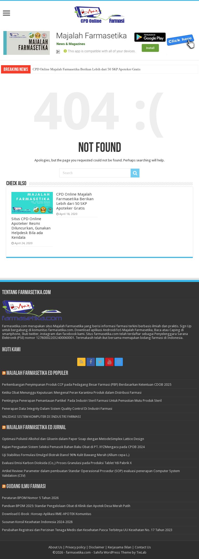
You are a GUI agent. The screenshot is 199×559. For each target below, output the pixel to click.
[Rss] (81, 362)
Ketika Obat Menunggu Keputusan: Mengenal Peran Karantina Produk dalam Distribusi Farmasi (71, 392)
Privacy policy (76, 547)
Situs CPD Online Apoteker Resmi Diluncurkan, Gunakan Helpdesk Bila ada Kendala (31, 228)
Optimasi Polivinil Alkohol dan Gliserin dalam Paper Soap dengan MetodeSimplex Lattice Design (73, 439)
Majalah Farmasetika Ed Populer (37, 373)
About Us (55, 547)
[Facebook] (91, 362)
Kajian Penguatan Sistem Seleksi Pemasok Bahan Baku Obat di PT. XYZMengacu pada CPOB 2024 (73, 447)
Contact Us (143, 547)
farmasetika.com (78, 552)
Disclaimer (96, 547)
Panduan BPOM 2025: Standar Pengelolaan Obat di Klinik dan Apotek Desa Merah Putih (66, 506)
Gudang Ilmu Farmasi (26, 487)
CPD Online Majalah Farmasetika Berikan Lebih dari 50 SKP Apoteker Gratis (86, 69)
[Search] (135, 173)
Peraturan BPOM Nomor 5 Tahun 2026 (30, 498)
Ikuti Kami (11, 350)
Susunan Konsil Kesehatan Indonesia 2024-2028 (37, 522)
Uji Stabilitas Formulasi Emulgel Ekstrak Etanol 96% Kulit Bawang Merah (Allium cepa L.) (66, 455)
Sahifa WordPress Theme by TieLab (120, 552)
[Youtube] (109, 362)
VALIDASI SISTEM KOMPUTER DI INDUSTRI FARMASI (41, 417)
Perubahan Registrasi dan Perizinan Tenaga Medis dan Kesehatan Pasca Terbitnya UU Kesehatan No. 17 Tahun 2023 (87, 530)
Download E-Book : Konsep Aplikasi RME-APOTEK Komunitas (46, 514)
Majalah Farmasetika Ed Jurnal (36, 428)
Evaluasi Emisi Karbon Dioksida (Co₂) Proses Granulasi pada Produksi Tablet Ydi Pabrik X (67, 463)
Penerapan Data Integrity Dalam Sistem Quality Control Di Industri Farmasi (57, 409)
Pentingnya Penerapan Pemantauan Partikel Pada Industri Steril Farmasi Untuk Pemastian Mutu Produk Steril (82, 401)
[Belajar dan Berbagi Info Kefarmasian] (99, 14)
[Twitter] (100, 362)
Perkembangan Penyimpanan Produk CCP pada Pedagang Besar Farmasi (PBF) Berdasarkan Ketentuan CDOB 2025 (86, 384)
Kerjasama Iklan (119, 547)
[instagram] (119, 362)
